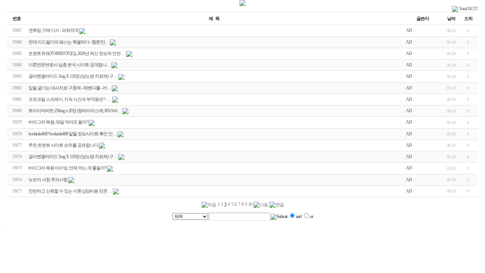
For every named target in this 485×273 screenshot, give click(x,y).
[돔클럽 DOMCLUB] (242, 4)
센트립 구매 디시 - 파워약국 (53, 30)
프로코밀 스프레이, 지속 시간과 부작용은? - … (69, 99)
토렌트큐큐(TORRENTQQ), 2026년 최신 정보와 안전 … (76, 53)
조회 (468, 18)
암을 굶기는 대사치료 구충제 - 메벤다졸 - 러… (69, 88)
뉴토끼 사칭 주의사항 (47, 179)
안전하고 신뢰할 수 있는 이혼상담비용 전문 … (70, 191)
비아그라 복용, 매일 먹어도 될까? (58, 122)
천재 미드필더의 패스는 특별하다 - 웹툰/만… (68, 42)
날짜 (451, 18)
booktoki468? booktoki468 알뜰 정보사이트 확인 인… (72, 133)
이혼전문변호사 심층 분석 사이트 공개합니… (69, 64)
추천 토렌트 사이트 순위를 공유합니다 (63, 145)
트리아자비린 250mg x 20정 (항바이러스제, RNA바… (75, 110)
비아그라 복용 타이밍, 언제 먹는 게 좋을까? (67, 168)
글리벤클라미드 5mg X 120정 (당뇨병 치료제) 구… (72, 76)
